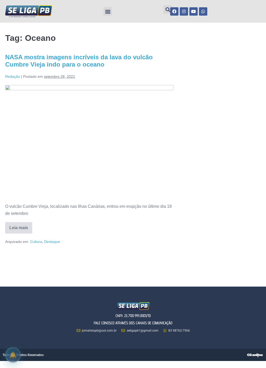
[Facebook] (174, 11)
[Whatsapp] (203, 11)
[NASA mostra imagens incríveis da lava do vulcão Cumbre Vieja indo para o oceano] (89, 141)
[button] (107, 11)
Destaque (52, 242)
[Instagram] (184, 11)
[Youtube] (193, 11)
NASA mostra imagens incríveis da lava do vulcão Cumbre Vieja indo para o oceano (79, 61)
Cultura (36, 242)
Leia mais (20, 226)
